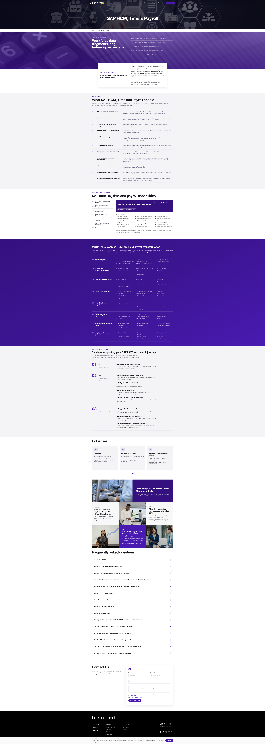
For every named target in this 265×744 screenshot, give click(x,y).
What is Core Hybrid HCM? (102, 613)
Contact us (96, 728)
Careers (95, 731)
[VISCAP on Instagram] (166, 732)
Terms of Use (139, 697)
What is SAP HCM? (100, 560)
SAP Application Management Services (128, 409)
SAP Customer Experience (111, 732)
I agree (169, 740)
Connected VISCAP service (161, 203)
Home (93, 30)
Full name (130, 672)
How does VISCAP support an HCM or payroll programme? (112, 640)
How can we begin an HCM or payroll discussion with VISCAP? (114, 653)
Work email (152, 672)
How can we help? (132, 685)
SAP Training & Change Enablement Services (130, 423)
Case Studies (147, 3)
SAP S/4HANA (108, 729)
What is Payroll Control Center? (104, 593)
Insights (154, 3)
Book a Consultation (135, 700)
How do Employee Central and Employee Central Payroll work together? (117, 586)
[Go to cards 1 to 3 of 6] (131, 473)
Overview (95, 725)
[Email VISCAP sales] (172, 732)
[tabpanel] (144, 216)
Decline (161, 740)
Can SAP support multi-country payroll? (106, 600)
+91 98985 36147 (164, 729)
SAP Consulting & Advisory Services (128, 364)
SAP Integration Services (124, 390)
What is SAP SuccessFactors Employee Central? (109, 566)
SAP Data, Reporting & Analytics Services (129, 397)
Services (132, 3)
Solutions (98, 30)
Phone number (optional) (133, 678)
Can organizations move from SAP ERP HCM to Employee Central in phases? (118, 620)
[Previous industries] (89, 460)
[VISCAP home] (97, 3)
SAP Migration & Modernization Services (129, 383)
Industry (139, 3)
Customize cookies (150, 740)
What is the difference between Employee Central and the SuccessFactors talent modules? (122, 580)
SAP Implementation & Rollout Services (128, 375)
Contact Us (169, 3)
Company (160, 3)
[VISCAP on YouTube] (169, 732)
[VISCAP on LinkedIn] (160, 732)
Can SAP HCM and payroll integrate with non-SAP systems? (113, 626)
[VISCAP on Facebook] (163, 732)
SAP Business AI (109, 734)
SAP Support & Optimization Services (128, 416)
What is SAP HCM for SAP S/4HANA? (105, 606)
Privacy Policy (133, 695)
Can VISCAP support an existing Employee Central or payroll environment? (117, 646)
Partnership (126, 732)
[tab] (102, 202)
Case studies (126, 727)
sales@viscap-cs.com (165, 726)
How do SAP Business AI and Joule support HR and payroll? (113, 633)
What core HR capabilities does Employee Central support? (112, 573)
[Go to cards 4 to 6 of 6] (133, 473)
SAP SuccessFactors (110, 727)
